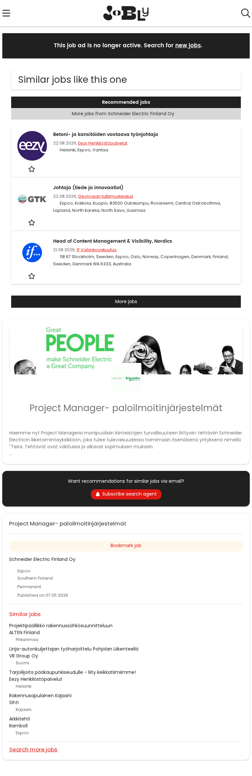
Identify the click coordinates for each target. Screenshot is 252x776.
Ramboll (18, 725)
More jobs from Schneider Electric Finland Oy (123, 113)
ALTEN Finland (24, 632)
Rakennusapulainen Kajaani (40, 695)
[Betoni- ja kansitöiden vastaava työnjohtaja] (32, 146)
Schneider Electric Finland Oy (42, 559)
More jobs (126, 301)
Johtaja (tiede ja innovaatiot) (88, 187)
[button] (239, 45)
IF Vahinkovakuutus (96, 250)
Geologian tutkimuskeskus (105, 196)
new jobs (188, 45)
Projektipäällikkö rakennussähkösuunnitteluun (61, 625)
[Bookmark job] (32, 169)
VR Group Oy (23, 656)
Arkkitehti (19, 719)
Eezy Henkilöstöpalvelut (102, 143)
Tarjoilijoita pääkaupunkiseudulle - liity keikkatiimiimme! (72, 672)
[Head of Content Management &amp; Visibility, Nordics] (32, 252)
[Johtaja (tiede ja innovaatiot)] (32, 199)
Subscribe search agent (129, 494)
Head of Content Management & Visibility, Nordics (112, 241)
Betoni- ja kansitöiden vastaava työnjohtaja (105, 134)
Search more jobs (33, 749)
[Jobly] (126, 13)
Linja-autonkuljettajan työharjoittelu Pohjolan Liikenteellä (73, 649)
